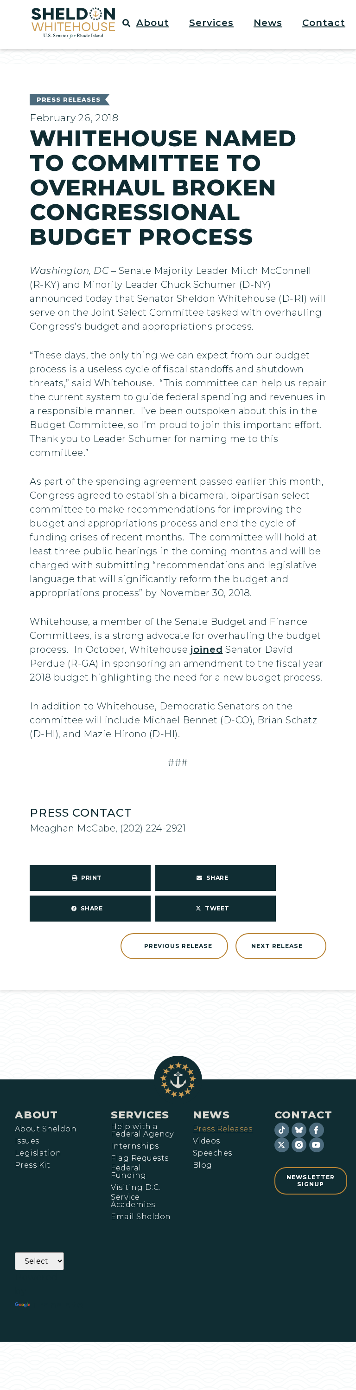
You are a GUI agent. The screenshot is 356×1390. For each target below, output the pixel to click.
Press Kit (32, 1165)
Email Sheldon (141, 1217)
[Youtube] (316, 1144)
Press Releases (69, 99)
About (36, 1114)
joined (207, 649)
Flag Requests (139, 1158)
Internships (135, 1146)
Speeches (212, 1153)
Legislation (38, 1153)
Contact (303, 1114)
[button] (158, 22)
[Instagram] (299, 1144)
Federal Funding (128, 1172)
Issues (27, 1141)
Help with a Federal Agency (142, 1130)
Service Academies (133, 1201)
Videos (206, 1141)
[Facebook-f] (316, 1130)
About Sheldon (45, 1129)
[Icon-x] (281, 1144)
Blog (202, 1165)
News (211, 1114)
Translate (57, 1305)
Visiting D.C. (135, 1187)
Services (140, 1114)
